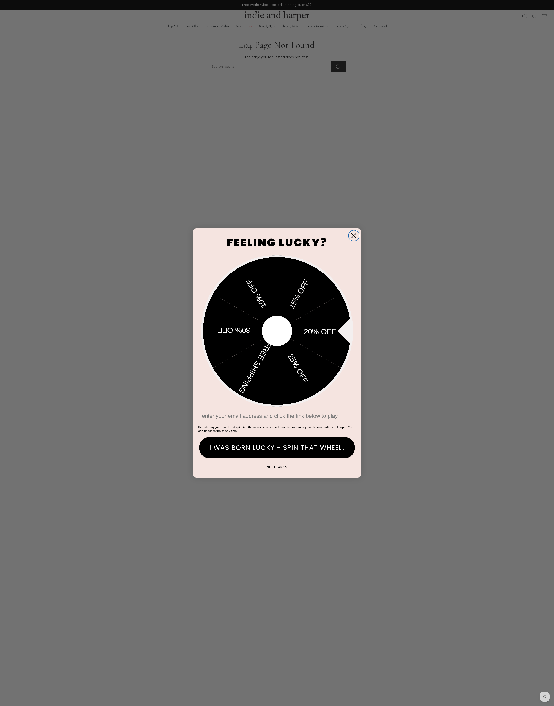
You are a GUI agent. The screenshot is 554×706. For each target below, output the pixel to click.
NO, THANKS (277, 467)
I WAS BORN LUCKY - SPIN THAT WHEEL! (277, 447)
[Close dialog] (353, 235)
